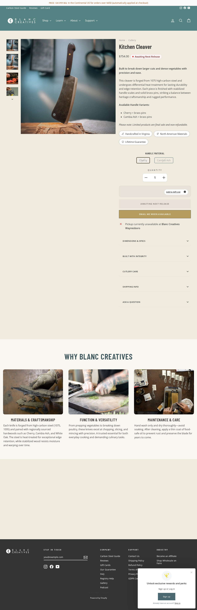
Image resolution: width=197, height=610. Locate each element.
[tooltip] (185, 192)
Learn (59, 20)
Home (122, 40)
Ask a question (131, 302)
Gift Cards (105, 565)
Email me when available (155, 214)
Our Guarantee (108, 569)
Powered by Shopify (98, 598)
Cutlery (132, 40)
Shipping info (131, 286)
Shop (45, 20)
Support (90, 20)
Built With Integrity (135, 256)
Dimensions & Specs (134, 241)
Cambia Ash (164, 160)
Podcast (104, 587)
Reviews (33, 7)
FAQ (102, 574)
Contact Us (133, 556)
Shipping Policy (136, 560)
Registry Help (107, 578)
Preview (28, 510)
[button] (176, 192)
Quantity (155, 170)
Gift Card (45, 7)
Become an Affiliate (167, 556)
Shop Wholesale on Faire (166, 562)
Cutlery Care (130, 271)
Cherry (143, 160)
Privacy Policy (135, 574)
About (74, 20)
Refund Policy (135, 565)
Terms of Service (136, 569)
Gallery (103, 582)
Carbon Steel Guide (16, 7)
